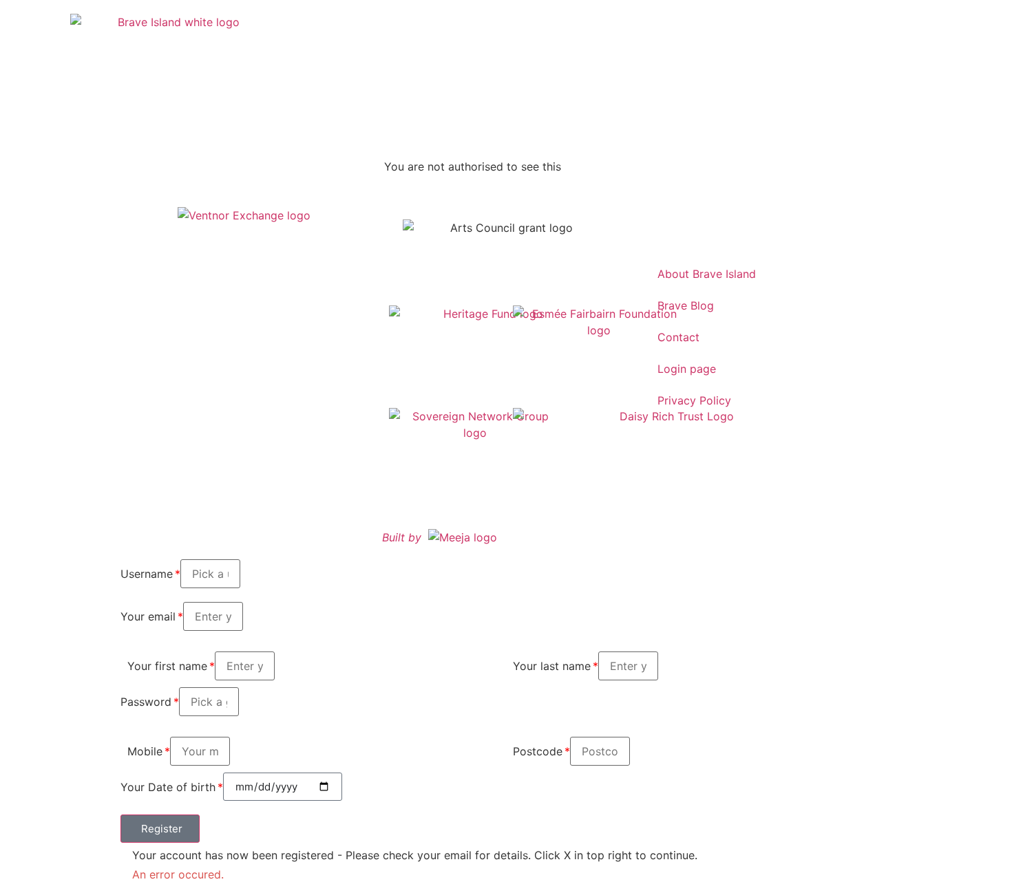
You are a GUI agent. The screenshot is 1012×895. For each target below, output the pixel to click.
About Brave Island (706, 274)
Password (145, 701)
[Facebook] (736, 223)
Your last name (552, 665)
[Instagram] (661, 223)
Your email (148, 616)
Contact (678, 337)
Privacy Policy (694, 400)
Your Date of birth (167, 786)
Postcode (537, 751)
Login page (686, 369)
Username (146, 573)
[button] (160, 829)
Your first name (167, 665)
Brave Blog (685, 305)
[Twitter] (699, 223)
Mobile (144, 751)
